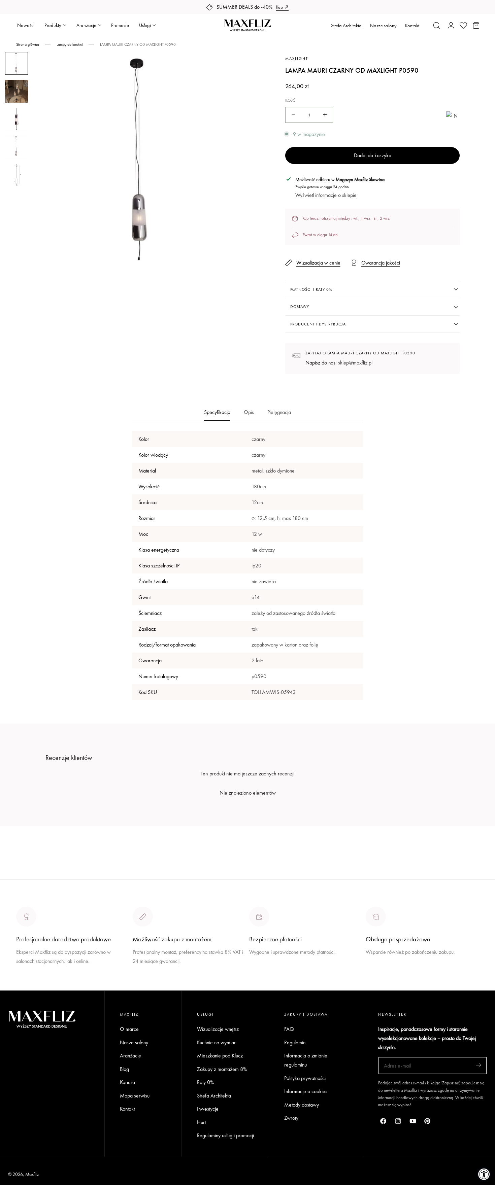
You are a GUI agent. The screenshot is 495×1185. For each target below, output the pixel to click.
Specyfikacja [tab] (217, 412)
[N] (453, 115)
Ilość (290, 100)
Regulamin (294, 1042)
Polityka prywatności (305, 1078)
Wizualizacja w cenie (318, 262)
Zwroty (291, 1117)
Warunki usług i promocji (158, 976)
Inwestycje (208, 1108)
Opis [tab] (249, 412)
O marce (25, 985)
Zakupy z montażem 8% (222, 1069)
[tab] (16, 63)
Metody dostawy (301, 1104)
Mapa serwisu (135, 1095)
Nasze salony (383, 26)
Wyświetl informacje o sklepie (326, 195)
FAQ (289, 1029)
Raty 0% (205, 1082)
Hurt (201, 1122)
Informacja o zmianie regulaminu (305, 1060)
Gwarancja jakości (380, 262)
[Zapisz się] (478, 1065)
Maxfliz (32, 1174)
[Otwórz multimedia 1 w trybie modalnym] (237, 64)
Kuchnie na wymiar (216, 1042)
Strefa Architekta (346, 26)
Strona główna (27, 44)
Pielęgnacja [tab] (279, 412)
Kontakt (412, 26)
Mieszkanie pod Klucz (220, 1055)
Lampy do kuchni (69, 44)
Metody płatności (383, 976)
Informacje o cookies (305, 1091)
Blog (124, 1069)
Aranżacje (130, 1055)
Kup (279, 7)
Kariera (127, 1082)
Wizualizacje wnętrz (218, 1029)
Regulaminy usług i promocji (225, 1135)
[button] (436, 25)
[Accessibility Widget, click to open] (484, 1174)
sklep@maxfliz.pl (355, 362)
